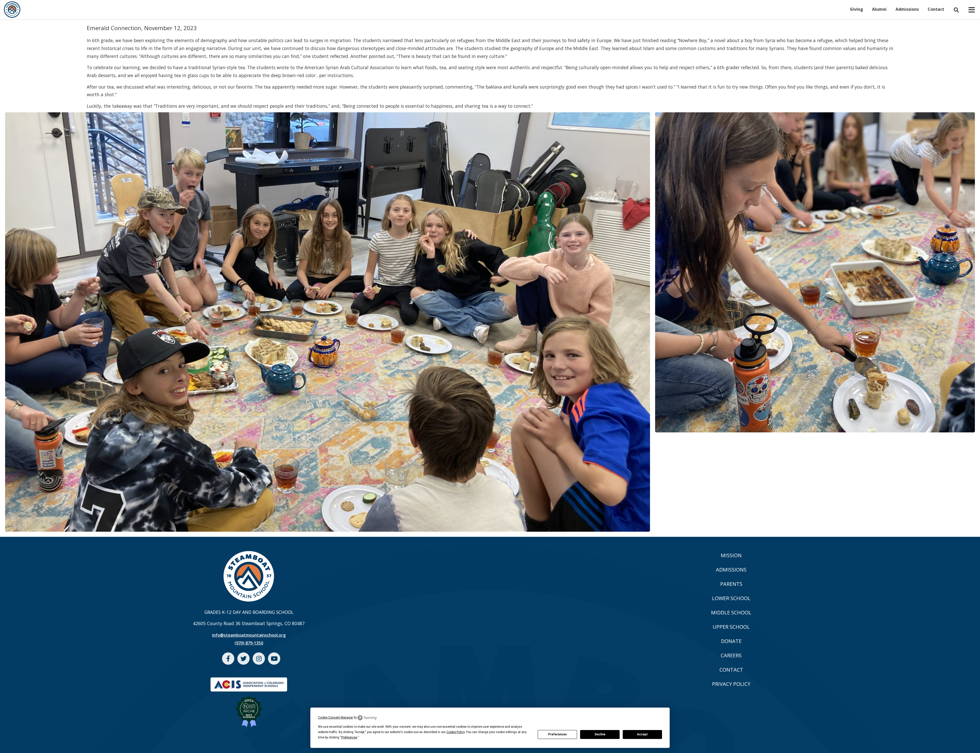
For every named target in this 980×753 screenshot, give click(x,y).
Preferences (557, 734)
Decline (600, 734)
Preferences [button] (349, 737)
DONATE (731, 641)
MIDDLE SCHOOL (731, 612)
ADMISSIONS (731, 569)
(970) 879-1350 (249, 643)
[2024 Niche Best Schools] (249, 708)
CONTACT (731, 669)
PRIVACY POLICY (731, 684)
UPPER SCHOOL (731, 626)
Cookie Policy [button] (455, 732)
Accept (642, 734)
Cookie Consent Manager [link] (335, 717)
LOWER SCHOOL (731, 598)
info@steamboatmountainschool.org (249, 635)
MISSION (731, 555)
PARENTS (731, 583)
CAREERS (731, 655)
